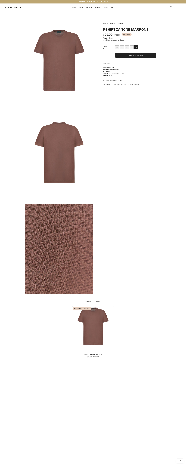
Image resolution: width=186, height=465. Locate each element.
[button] (74, 7)
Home (104, 24)
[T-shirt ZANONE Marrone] (93, 329)
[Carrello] (180, 7)
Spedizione (106, 40)
